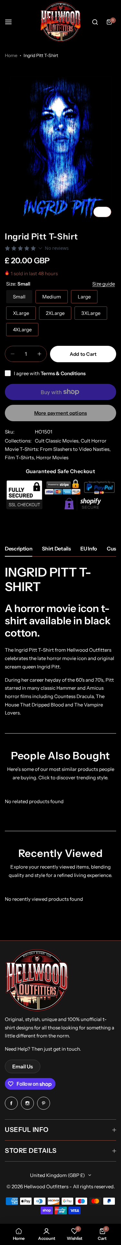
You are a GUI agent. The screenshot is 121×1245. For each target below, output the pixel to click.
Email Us (22, 1066)
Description (18, 548)
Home (11, 55)
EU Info (88, 548)
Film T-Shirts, (20, 457)
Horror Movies (52, 457)
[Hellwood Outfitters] (60, 22)
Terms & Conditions (63, 373)
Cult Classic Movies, (58, 441)
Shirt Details (56, 548)
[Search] (95, 22)
